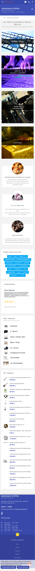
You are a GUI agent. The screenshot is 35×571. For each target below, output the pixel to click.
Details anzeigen (23, 567)
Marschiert (9, 262)
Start (17, 544)
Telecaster (18, 262)
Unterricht (17, 551)
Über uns (17, 554)
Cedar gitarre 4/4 (23, 266)
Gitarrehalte (17, 269)
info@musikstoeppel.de (21, 509)
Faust (10, 256)
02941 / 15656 (6, 507)
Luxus (10, 269)
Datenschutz (17, 557)
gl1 (23, 275)
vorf (25, 269)
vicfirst (25, 272)
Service (17, 547)
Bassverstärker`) (11, 266)
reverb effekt (11, 272)
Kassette (26, 262)
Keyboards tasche (10, 259)
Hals (19, 272)
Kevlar (21, 256)
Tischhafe (13, 275)
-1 (19, 275)
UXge (15, 256)
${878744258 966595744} (24, 259)
